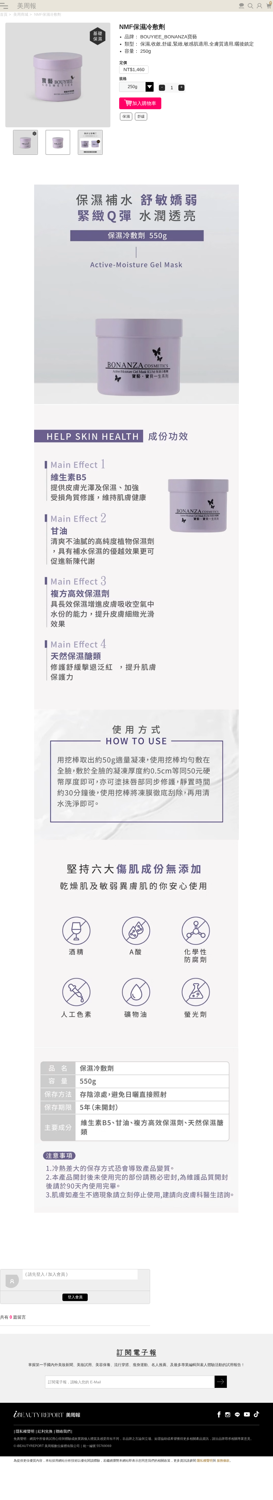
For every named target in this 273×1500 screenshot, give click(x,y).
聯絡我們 (63, 1431)
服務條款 (223, 1460)
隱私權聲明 (25, 1431)
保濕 (126, 116)
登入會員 (75, 1297)
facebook (218, 1414)
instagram (228, 1414)
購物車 (268, 5)
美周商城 (20, 14)
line (237, 1414)
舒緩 (141, 116)
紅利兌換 (45, 1431)
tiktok (256, 1414)
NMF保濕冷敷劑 (47, 14)
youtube (247, 1414)
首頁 (3, 14)
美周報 (26, 5)
